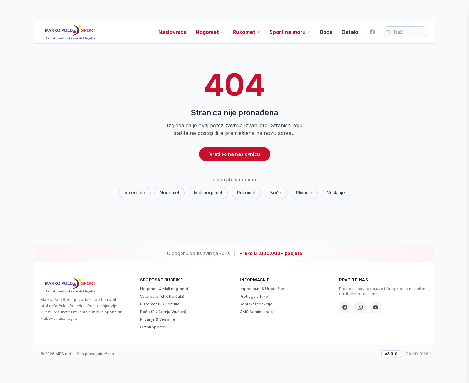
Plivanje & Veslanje (157, 319)
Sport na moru (287, 32)
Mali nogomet (208, 192)
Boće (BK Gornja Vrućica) (163, 311)
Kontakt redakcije (256, 304)
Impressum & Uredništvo (263, 288)
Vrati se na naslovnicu (234, 154)
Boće (326, 32)
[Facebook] (372, 32)
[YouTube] (375, 307)
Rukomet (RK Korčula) (160, 304)
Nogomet (207, 32)
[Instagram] (360, 307)
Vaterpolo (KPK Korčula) (162, 296)
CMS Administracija (258, 311)
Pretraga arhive (254, 296)
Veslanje (336, 192)
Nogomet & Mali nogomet (164, 288)
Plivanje (304, 192)
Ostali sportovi (154, 327)
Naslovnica (172, 32)
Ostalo (349, 32)
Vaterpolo (134, 192)
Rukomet (244, 32)
